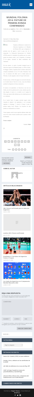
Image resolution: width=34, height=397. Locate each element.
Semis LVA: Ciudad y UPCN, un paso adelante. (16, 356)
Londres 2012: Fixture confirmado (13, 233)
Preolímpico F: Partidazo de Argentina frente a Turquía (15, 257)
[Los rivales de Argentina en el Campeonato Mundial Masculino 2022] (17, 270)
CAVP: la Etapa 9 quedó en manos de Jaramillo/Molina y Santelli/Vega (14, 370)
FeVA (29, 124)
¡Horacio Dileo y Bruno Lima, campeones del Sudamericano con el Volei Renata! (16, 376)
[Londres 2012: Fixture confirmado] (17, 222)
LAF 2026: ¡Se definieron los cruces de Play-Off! (16, 366)
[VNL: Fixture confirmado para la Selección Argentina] (17, 197)
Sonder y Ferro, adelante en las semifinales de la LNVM (16, 361)
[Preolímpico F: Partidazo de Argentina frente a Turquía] (17, 245)
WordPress (17, 392)
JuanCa (13, 29)
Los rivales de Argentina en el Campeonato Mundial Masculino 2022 (16, 282)
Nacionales (27, 29)
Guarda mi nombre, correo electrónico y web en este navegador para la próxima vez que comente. (17, 323)
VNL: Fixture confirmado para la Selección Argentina (16, 209)
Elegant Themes (15, 391)
